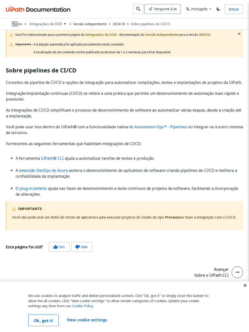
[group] (49, 247)
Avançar (221, 269)
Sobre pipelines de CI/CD (150, 24)
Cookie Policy (82, 305)
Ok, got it (43, 320)
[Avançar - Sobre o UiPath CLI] (237, 272)
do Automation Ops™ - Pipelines (158, 127)
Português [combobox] (197, 8)
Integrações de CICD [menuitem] (46, 24)
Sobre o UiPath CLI (211, 275)
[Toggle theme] (218, 9)
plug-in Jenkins (33, 188)
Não (81, 246)
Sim (59, 246)
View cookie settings (87, 320)
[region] (124, 306)
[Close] (245, 285)
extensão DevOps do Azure (43, 170)
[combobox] (47, 24)
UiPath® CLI (52, 158)
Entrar (234, 9)
